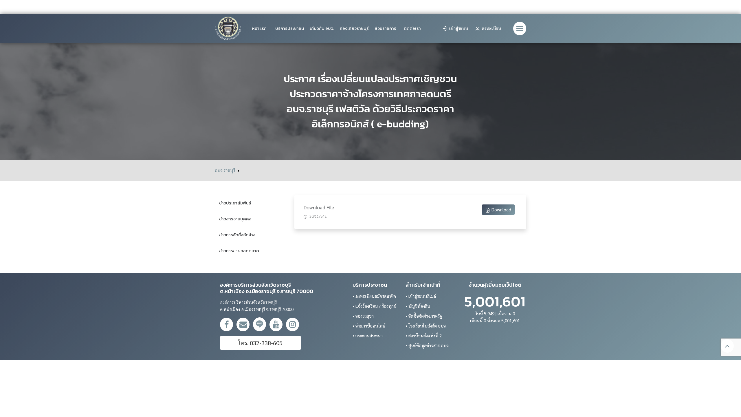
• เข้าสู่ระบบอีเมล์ (421, 296)
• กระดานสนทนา (368, 335)
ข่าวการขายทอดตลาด (239, 250)
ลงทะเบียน (491, 28)
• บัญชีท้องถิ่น (418, 306)
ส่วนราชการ (385, 28)
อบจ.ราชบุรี (225, 170)
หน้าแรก (259, 28)
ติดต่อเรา (412, 28)
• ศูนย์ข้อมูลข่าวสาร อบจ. (428, 345)
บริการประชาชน (289, 28)
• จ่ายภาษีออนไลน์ (369, 325)
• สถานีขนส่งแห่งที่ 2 (424, 335)
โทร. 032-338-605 (260, 343)
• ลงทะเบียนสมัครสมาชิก (374, 296)
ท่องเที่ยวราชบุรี (354, 28)
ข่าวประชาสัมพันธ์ (235, 203)
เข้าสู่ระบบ (458, 28)
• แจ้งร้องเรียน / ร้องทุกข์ (374, 306)
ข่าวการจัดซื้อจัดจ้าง (237, 234)
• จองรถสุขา (363, 316)
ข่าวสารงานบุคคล (235, 218)
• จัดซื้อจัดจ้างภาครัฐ (424, 316)
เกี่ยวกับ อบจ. (322, 28)
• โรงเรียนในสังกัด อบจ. (426, 325)
